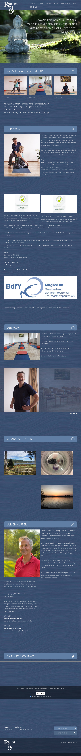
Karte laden (40, 693)
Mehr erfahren (40, 690)
